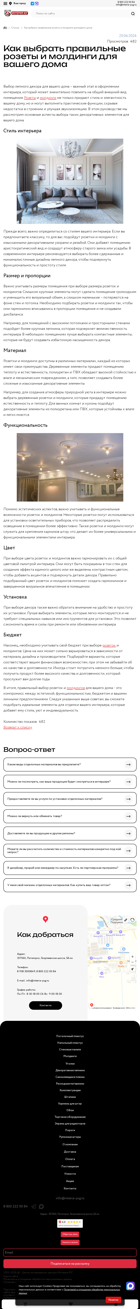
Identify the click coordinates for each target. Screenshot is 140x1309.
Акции (70, 1181)
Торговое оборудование (70, 1117)
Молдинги (70, 1056)
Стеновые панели (70, 1050)
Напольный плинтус (70, 1043)
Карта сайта (10, 1276)
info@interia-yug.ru (126, 4)
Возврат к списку (17, 727)
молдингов (76, 688)
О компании (70, 1144)
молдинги (48, 98)
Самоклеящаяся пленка (70, 1077)
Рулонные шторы (70, 1137)
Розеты (30, 98)
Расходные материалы (70, 1084)
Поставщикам (70, 1167)
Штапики (70, 1097)
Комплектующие (70, 1090)
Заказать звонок (70, 1242)
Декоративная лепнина (70, 1070)
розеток (109, 645)
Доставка (70, 1152)
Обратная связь (70, 1234)
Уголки (70, 1064)
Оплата (70, 1159)
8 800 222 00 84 (126, 2)
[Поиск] (133, 14)
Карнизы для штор (70, 1104)
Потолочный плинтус (70, 1036)
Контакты (46, 1005)
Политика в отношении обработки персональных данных (37, 1279)
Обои (70, 1110)
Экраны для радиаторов (70, 1124)
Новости (70, 1174)
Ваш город (20, 3)
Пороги (70, 1130)
